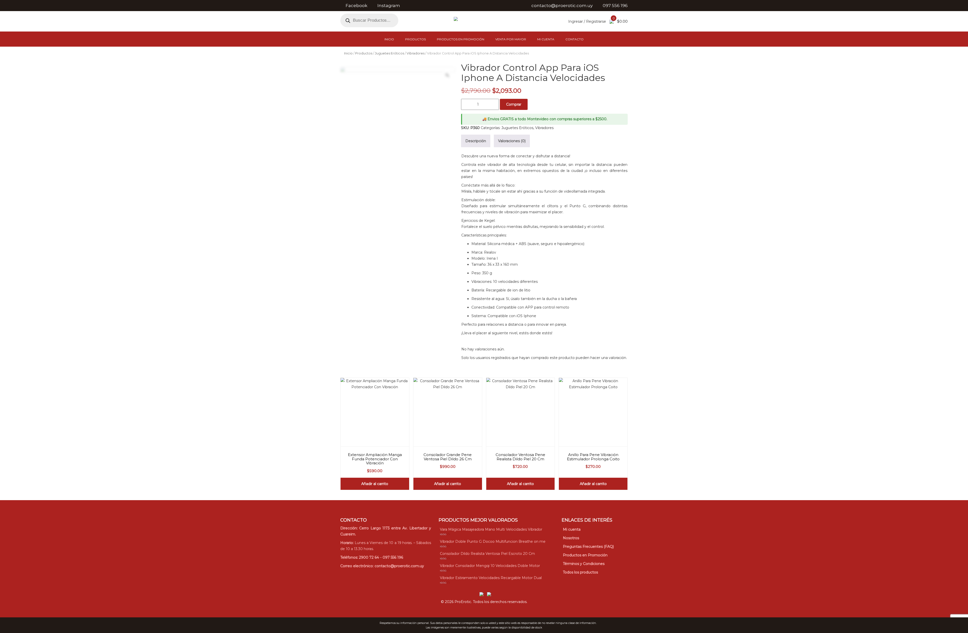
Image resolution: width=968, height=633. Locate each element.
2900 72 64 (369, 557)
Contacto (574, 39)
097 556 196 (393, 557)
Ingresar (575, 21)
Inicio (389, 39)
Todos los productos (580, 572)
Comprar (513, 104)
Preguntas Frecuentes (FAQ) (588, 546)
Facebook (356, 5)
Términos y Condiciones (583, 563)
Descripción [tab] (475, 141)
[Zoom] (447, 75)
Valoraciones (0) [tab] (512, 141)
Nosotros (571, 538)
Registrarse (596, 21)
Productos (415, 39)
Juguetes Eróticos (389, 53)
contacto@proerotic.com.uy (399, 566)
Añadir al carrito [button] (374, 483)
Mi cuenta (545, 39)
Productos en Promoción (460, 39)
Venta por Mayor (510, 39)
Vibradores (416, 53)
